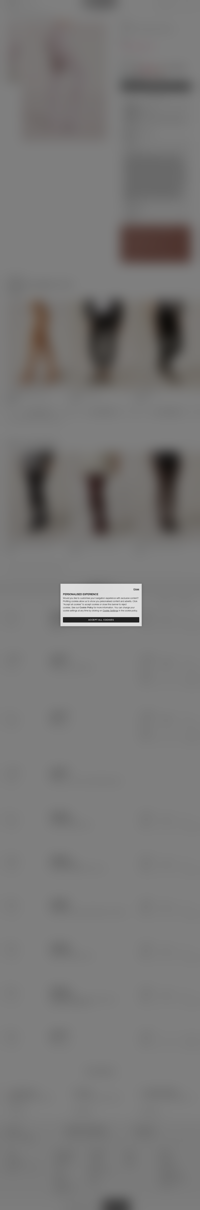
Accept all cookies (101, 619)
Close (136, 589)
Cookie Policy (86, 607)
